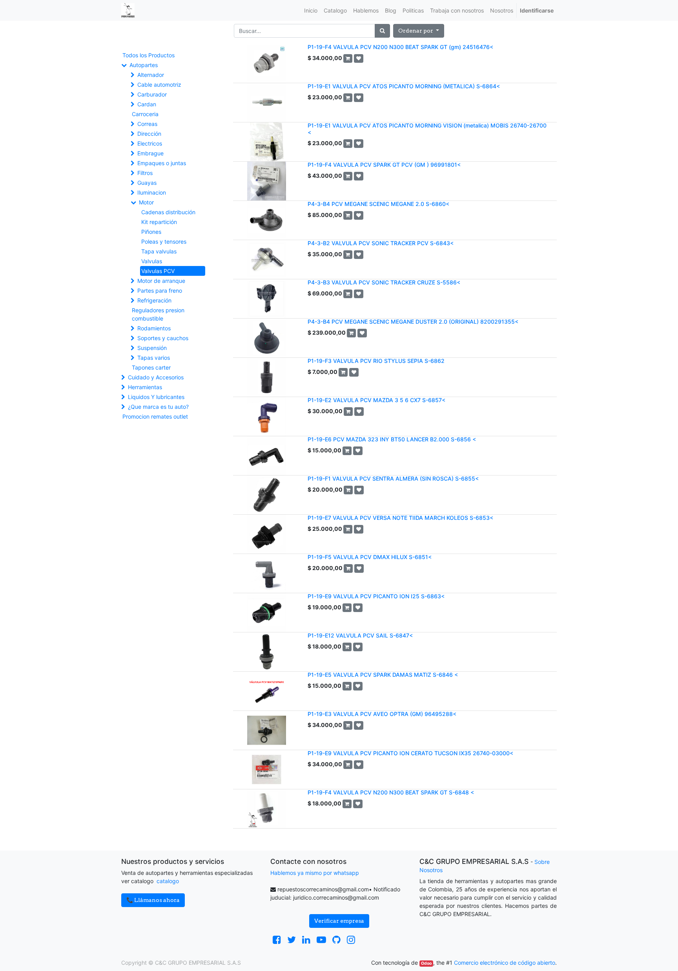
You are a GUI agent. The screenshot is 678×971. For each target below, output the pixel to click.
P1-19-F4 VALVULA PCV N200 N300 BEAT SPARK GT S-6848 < (391, 792)
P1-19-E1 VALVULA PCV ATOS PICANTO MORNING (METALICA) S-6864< (404, 86)
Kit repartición (159, 222)
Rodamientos (154, 328)
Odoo (426, 963)
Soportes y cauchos (162, 338)
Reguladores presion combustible (158, 314)
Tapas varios (153, 357)
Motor (146, 202)
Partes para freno (159, 290)
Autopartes (143, 65)
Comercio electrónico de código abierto (504, 962)
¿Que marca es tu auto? (158, 406)
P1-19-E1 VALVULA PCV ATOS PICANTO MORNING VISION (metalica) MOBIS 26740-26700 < (427, 128)
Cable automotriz (159, 84)
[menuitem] (311, 10)
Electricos (149, 143)
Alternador (150, 74)
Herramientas (145, 387)
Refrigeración (154, 300)
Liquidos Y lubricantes (156, 397)
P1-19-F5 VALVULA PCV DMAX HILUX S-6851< (370, 557)
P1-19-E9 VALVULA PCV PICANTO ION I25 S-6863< (376, 596)
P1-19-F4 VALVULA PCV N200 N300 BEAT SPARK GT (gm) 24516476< (400, 47)
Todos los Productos (148, 55)
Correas (147, 123)
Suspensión (152, 347)
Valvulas (151, 261)
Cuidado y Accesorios (156, 377)
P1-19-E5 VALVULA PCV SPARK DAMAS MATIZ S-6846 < (383, 674)
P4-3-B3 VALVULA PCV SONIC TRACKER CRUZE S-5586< (384, 282)
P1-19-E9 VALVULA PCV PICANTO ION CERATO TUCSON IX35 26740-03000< (410, 753)
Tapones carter (151, 367)
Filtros (145, 172)
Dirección (149, 133)
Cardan (146, 104)
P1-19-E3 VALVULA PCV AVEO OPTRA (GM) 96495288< (382, 713)
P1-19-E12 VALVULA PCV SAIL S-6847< (360, 635)
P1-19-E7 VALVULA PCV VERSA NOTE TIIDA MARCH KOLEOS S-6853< (400, 517)
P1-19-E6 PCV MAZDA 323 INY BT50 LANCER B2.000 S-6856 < (392, 439)
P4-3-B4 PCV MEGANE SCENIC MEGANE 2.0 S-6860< (378, 203)
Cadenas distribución (168, 212)
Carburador (152, 94)
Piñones (151, 231)
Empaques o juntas (161, 163)
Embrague (150, 153)
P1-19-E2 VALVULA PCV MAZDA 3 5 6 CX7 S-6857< (376, 400)
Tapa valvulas (159, 251)
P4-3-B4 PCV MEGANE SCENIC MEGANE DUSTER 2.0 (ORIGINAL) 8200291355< (413, 321)
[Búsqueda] (382, 31)
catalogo (168, 881)
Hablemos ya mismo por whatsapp (314, 872)
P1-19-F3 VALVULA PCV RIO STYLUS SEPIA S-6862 (376, 360)
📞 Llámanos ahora (153, 900)
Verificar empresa (339, 921)
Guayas (147, 182)
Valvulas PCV (158, 271)
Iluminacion (151, 192)
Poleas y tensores (163, 241)
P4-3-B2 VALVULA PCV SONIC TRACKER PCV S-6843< (381, 243)
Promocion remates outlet (155, 416)
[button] (418, 31)
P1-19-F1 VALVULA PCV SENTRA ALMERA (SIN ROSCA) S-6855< (393, 478)
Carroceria (145, 114)
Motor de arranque (161, 280)
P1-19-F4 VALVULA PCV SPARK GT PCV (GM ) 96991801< (384, 164)
